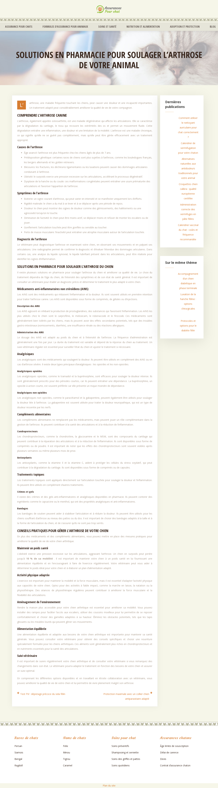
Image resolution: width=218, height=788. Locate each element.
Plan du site (109, 785)
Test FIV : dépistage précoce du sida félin (42, 694)
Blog (213, 26)
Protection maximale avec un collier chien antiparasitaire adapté (126, 696)
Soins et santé (107, 26)
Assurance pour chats (18, 26)
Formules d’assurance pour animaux (65, 26)
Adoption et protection (185, 26)
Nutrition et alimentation (143, 26)
